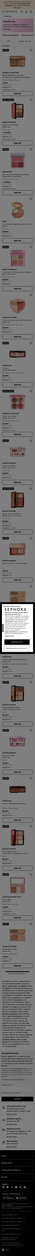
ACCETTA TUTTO (17, 642)
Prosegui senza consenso (12, 606)
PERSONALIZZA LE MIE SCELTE (17, 648)
